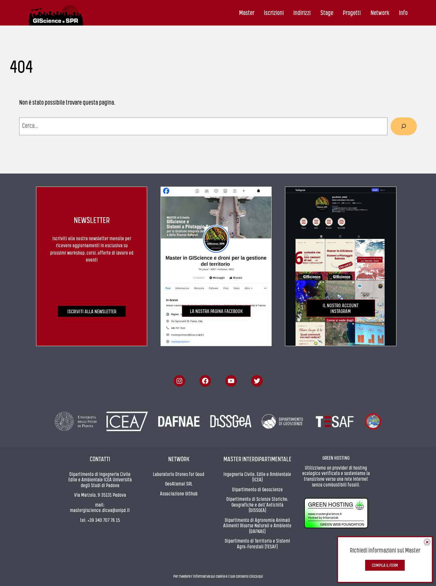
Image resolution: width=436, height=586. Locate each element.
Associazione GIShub (179, 494)
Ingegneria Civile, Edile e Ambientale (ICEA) (257, 477)
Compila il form (385, 565)
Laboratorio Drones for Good (178, 474)
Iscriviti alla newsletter (91, 312)
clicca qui (256, 577)
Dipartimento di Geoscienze (257, 490)
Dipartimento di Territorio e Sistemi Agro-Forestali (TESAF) (257, 544)
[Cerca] (404, 126)
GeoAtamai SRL (178, 484)
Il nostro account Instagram (340, 308)
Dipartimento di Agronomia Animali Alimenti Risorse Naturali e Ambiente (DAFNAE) (257, 526)
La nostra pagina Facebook (216, 311)
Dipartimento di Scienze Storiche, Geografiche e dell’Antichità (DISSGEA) (257, 505)
